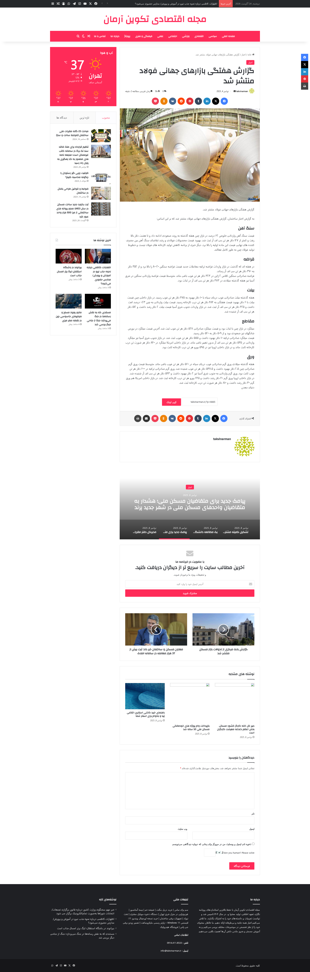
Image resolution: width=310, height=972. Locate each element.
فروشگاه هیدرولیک (169, 926)
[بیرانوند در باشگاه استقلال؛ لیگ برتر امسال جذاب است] (69, 256)
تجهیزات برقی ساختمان (171, 918)
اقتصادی (199, 36)
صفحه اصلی (228, 36)
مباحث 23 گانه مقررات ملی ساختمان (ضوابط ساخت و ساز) (72, 133)
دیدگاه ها (62, 117)
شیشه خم (149, 909)
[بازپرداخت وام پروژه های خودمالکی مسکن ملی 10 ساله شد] (190, 702)
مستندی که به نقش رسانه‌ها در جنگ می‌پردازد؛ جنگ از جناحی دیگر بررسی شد (99, 318)
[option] (190, 503)
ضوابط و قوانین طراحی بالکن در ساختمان (73, 191)
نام (253, 813)
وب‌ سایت (182, 828)
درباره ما (115, 36)
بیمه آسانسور (136, 909)
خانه (250, 54)
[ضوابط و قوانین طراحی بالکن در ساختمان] (101, 193)
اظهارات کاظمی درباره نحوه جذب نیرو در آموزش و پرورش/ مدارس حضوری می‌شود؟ (176, 3)
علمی (160, 36)
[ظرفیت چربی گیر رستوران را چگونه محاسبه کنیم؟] (101, 177)
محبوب (106, 117)
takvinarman (242, 91)
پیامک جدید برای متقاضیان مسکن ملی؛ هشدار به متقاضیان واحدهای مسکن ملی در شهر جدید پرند (190, 504)
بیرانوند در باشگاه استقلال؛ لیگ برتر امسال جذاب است (69, 271)
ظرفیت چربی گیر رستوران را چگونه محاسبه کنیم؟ (74, 175)
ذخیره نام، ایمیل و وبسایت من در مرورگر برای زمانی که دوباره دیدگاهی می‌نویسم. (211, 844)
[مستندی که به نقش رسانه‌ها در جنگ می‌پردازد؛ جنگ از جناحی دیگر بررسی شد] (98, 301)
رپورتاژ (127, 36)
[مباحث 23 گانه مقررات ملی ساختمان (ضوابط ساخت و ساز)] (101, 135)
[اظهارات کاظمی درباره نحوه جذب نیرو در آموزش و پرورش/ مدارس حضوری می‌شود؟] (98, 256)
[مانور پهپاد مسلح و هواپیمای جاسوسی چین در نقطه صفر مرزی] (69, 301)
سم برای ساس (181, 909)
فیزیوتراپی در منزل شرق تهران (173, 913)
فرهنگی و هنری (143, 36)
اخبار (243, 54)
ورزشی (185, 36)
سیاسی (213, 36)
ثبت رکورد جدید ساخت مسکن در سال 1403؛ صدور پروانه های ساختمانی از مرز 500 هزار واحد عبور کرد (72, 210)
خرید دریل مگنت (164, 909)
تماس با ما (99, 36)
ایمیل (251, 828)
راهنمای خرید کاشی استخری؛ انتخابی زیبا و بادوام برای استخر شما (146, 714)
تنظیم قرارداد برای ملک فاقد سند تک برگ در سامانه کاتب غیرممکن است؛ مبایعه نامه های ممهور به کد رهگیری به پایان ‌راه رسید (72, 155)
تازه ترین (84, 117)
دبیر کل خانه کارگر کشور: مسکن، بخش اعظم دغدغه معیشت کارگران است (235, 729)
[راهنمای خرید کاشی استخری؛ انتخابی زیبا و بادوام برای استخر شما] (145, 696)
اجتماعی (172, 36)
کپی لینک (171, 402)
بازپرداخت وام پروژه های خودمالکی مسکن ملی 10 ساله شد (191, 728)
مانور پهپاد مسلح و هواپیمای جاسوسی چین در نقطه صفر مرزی (69, 316)
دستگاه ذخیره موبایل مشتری (144, 913)
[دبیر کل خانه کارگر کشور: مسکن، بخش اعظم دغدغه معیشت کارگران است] (234, 702)
